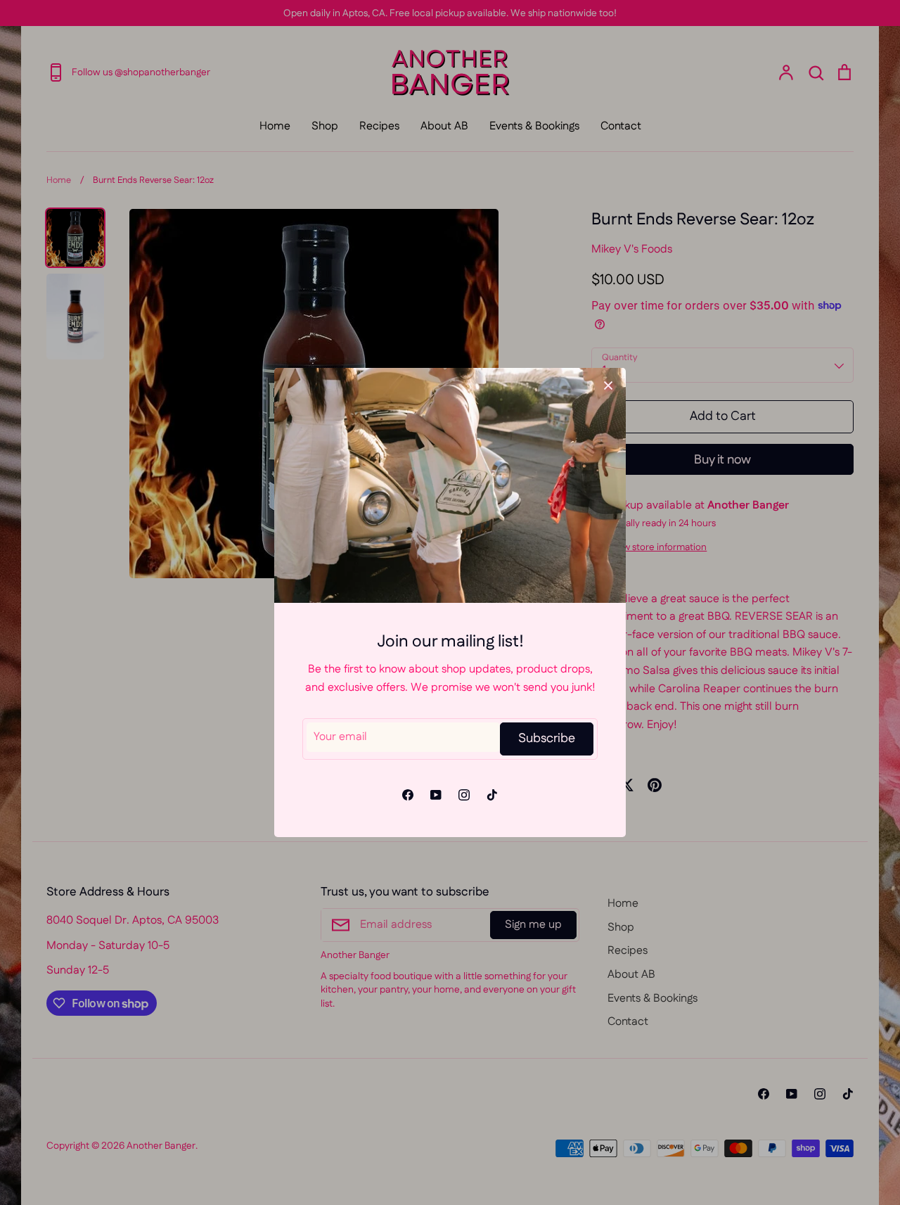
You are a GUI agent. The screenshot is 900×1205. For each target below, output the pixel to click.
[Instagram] (464, 795)
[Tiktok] (492, 795)
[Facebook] (408, 795)
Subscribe (546, 738)
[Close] (608, 385)
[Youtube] (436, 795)
